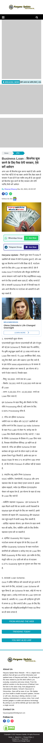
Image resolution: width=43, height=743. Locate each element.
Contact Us (8, 709)
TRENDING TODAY (21, 632)
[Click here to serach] (37, 18)
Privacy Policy (27, 737)
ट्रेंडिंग (18, 153)
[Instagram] (12, 720)
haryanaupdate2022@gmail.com (14, 713)
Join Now (32, 238)
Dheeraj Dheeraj (10, 189)
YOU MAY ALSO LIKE (21, 640)
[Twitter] (8, 720)
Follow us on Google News (21, 741)
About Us (8, 669)
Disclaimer (25, 739)
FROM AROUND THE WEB (21, 621)
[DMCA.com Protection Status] (9, 728)
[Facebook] (4, 720)
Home (6, 153)
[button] (3, 17)
